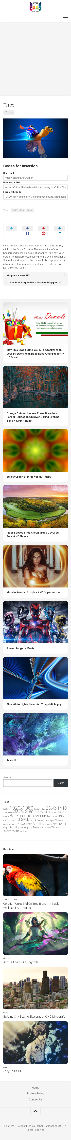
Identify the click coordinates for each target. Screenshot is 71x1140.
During (47, 820)
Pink (64, 824)
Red (11, 827)
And (61, 812)
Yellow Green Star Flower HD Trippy (29, 476)
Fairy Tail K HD (12, 1071)
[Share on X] (11, 230)
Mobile (37, 824)
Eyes (52, 820)
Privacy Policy (35, 1093)
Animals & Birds (11, 899)
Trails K (11, 760)
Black (36, 816)
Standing (23, 827)
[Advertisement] (35, 59)
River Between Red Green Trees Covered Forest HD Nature (33, 534)
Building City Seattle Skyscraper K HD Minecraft (34, 1016)
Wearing (56, 827)
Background (20, 815)
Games (12, 824)
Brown (54, 816)
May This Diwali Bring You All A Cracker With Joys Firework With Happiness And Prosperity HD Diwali (35, 353)
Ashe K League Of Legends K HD (24, 962)
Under (43, 827)
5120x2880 (41, 812)
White (7, 831)
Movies (9, 112)
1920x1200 (39, 808)
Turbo (30, 210)
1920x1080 (21, 808)
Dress (40, 820)
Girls (22, 824)
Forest (6, 824)
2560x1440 (56, 808)
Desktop (27, 819)
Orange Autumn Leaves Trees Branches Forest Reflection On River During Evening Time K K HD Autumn (33, 417)
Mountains (47, 824)
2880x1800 (18, 210)
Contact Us (35, 1099)
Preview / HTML (12, 182)
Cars (61, 816)
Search (7, 777)
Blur (49, 816)
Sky (17, 827)
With (15, 831)
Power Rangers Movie (21, 648)
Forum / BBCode (12, 192)
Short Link (9, 173)
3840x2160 (23, 812)
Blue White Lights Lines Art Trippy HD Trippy (34, 704)
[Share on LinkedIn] (60, 230)
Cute (16, 821)
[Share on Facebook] (27, 230)
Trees (36, 827)
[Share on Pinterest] (44, 230)
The (30, 827)
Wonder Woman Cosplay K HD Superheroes (34, 592)
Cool (12, 821)
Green (28, 824)
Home (35, 1087)
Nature (57, 824)
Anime (6, 816)
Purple (6, 828)
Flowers (59, 820)
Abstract (54, 812)
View (48, 827)
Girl (17, 824)
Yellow (23, 831)
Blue (43, 816)
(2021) (6, 809)
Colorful (6, 820)
